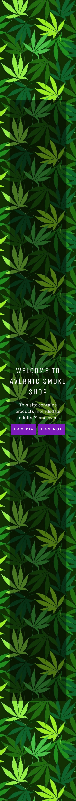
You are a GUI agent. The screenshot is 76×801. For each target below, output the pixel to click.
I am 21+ (23, 429)
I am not (51, 429)
